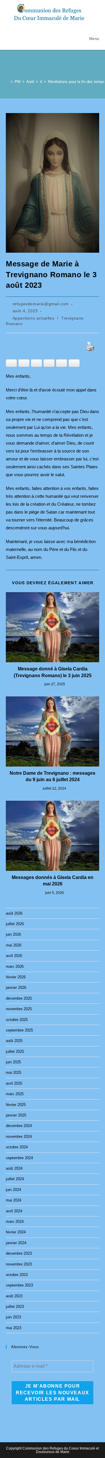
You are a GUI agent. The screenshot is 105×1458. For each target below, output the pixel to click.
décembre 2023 (19, 1253)
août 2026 (14, 913)
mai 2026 (13, 945)
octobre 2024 (17, 1147)
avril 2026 (14, 955)
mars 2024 (15, 1221)
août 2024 (14, 1168)
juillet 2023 (15, 1306)
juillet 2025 (15, 1051)
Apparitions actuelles (34, 318)
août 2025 (14, 1041)
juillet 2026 (15, 924)
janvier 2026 (16, 987)
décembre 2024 (19, 1126)
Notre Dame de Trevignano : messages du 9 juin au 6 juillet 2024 (52, 776)
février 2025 (16, 1104)
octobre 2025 (17, 1019)
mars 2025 (15, 1094)
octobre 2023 (17, 1275)
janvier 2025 (16, 1115)
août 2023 (14, 1296)
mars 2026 (15, 966)
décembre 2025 (19, 998)
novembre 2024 (19, 1136)
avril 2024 (14, 1211)
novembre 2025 (19, 1009)
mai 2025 (13, 1072)
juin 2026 (13, 934)
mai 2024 (13, 1200)
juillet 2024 (15, 1179)
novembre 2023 (19, 1264)
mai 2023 (13, 1328)
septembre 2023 (19, 1285)
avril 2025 (14, 1083)
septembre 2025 (19, 1030)
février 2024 (16, 1232)
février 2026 (16, 977)
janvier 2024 (16, 1243)
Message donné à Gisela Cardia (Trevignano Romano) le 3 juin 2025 (53, 672)
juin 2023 (13, 1317)
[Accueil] (7, 81)
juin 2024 (13, 1189)
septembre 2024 (19, 1158)
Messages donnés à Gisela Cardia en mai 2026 (52, 880)
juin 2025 (13, 1062)
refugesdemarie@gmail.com (41, 303)
